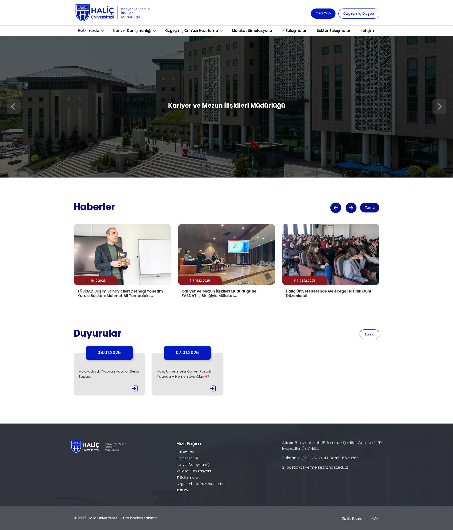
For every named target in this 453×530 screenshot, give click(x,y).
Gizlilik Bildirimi (353, 518)
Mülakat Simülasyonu (252, 30)
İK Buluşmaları (294, 30)
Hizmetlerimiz (187, 458)
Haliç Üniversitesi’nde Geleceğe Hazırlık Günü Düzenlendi (329, 293)
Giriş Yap (323, 13)
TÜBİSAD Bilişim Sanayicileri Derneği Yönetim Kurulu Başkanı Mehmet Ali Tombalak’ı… (120, 293)
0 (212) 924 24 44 (313, 458)
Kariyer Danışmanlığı (132, 30)
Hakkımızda (88, 30)
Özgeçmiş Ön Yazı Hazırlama (191, 30)
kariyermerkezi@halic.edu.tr (323, 467)
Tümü (370, 207)
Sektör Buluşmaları (334, 30)
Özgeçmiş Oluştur (358, 13)
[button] (335, 208)
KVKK (375, 518)
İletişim (367, 30)
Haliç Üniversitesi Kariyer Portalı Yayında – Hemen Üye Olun (184, 374)
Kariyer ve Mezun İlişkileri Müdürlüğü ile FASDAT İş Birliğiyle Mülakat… (219, 293)
